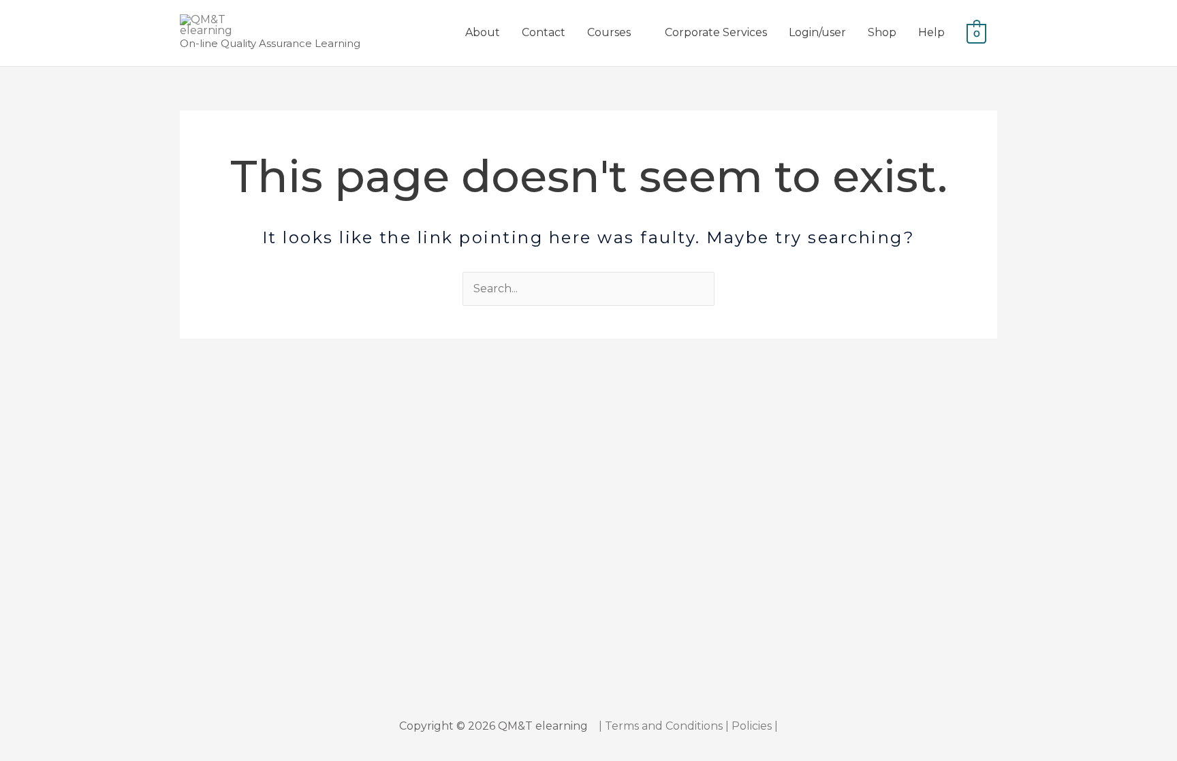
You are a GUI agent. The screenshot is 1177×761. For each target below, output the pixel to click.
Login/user (817, 32)
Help (931, 32)
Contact (543, 32)
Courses (609, 32)
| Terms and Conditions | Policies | (688, 725)
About (482, 32)
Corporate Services (716, 32)
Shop (882, 32)
